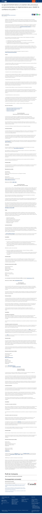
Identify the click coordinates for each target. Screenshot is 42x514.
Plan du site (19, 510)
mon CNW (33, 500)
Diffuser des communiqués (15, 501)
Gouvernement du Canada (9, 481)
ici (11, 253)
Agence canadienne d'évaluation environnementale (13, 476)
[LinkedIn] (2, 503)
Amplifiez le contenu (14, 503)
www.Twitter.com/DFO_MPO (16, 366)
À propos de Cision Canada (25, 499)
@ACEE (13, 182)
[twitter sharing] (34, 15)
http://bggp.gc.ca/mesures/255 (9, 207)
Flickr (22, 454)
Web (29, 329)
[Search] (41, 1)
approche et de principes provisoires (25, 26)
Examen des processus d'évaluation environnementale (14, 107)
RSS (11, 454)
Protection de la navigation (10, 110)
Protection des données (35, 501)
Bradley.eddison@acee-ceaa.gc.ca (10, 179)
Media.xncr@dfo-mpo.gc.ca (9, 357)
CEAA (15, 182)
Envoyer (34, 1)
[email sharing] (39, 15)
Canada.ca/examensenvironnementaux (11, 52)
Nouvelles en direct (26, 453)
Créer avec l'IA (13, 500)
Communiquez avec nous (5, 502)
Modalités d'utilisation (4, 510)
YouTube (19, 454)
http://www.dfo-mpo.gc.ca (11, 365)
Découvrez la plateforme (15, 499)
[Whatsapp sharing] (37, 15)
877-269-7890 (4, 500)
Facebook (15, 454)
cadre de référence (8, 141)
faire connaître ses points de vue (19, 148)
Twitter (13, 454)
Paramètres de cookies (25, 510)
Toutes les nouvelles (34, 499)
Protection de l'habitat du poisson (11, 109)
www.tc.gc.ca (16, 453)
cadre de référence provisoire (10, 233)
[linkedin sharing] (36, 15)
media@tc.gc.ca (7, 451)
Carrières (23, 500)
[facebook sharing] (32, 15)
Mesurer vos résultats (14, 502)
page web (19, 421)
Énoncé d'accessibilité (24, 501)
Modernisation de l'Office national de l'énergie (13, 108)
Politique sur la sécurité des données (12, 510)
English (17, 9)
